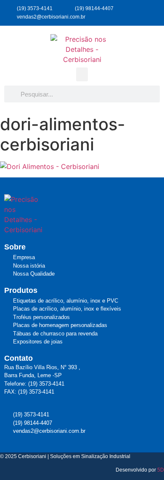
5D (160, 470)
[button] (82, 74)
